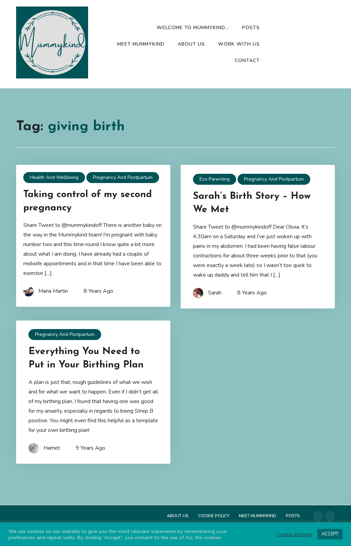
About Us (191, 44)
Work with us (239, 44)
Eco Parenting (214, 179)
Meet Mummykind (141, 44)
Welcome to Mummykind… (193, 27)
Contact (247, 60)
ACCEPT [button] (330, 534)
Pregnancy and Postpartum (123, 177)
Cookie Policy (213, 516)
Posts (251, 27)
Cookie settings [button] (294, 534)
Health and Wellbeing (54, 177)
